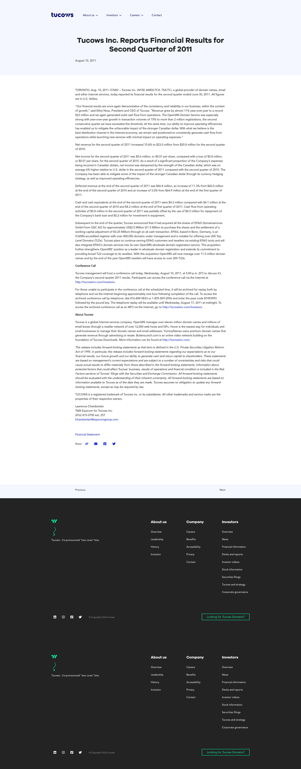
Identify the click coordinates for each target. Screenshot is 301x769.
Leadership (157, 539)
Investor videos (230, 562)
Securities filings (231, 577)
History (155, 547)
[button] (90, 15)
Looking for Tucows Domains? (226, 617)
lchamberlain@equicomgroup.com (96, 419)
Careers (190, 532)
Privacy (190, 554)
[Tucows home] (62, 15)
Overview (156, 532)
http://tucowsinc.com (175, 340)
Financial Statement (87, 434)
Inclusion (156, 554)
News (225, 539)
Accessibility (193, 547)
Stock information (232, 569)
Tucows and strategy (233, 585)
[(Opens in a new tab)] (96, 444)
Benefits (191, 539)
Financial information (234, 547)
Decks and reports (232, 554)
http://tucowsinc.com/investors (95, 282)
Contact (157, 15)
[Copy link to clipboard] (86, 444)
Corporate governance (235, 592)
